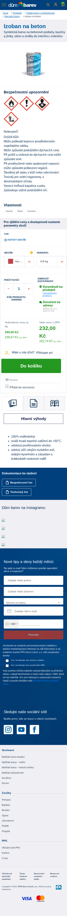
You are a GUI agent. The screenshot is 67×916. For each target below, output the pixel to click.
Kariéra (5, 853)
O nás (5, 858)
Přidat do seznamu (22, 387)
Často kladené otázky (23, 876)
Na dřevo (6, 778)
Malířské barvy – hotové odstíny (18, 767)
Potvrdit (33, 634)
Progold (6, 831)
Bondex (6, 810)
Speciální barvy (12, 16)
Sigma (5, 815)
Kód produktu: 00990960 (16, 298)
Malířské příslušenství (13, 773)
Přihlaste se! (44, 352)
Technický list (19, 491)
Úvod (5, 13)
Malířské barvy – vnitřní (13, 762)
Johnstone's (8, 820)
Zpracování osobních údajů (39, 876)
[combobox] (11, 624)
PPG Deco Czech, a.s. (28, 886)
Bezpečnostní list (21, 482)
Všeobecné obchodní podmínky (7, 876)
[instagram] (8, 729)
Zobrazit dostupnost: (46, 280)
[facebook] (34, 729)
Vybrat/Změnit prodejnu (50, 294)
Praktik (5, 826)
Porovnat (13, 380)
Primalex (6, 800)
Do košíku (31, 365)
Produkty (17, 13)
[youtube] (21, 729)
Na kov (5, 783)
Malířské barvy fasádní (13, 757)
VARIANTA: (43, 253)
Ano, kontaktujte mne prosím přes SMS (28, 665)
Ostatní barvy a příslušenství (40, 13)
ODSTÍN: (8, 253)
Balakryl (6, 805)
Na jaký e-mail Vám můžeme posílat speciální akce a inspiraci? (30, 570)
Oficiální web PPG (11, 847)
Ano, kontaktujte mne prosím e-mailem (27, 660)
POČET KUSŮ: (12, 280)
